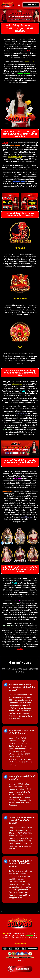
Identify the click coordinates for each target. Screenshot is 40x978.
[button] (19, 5)
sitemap (20, 960)
